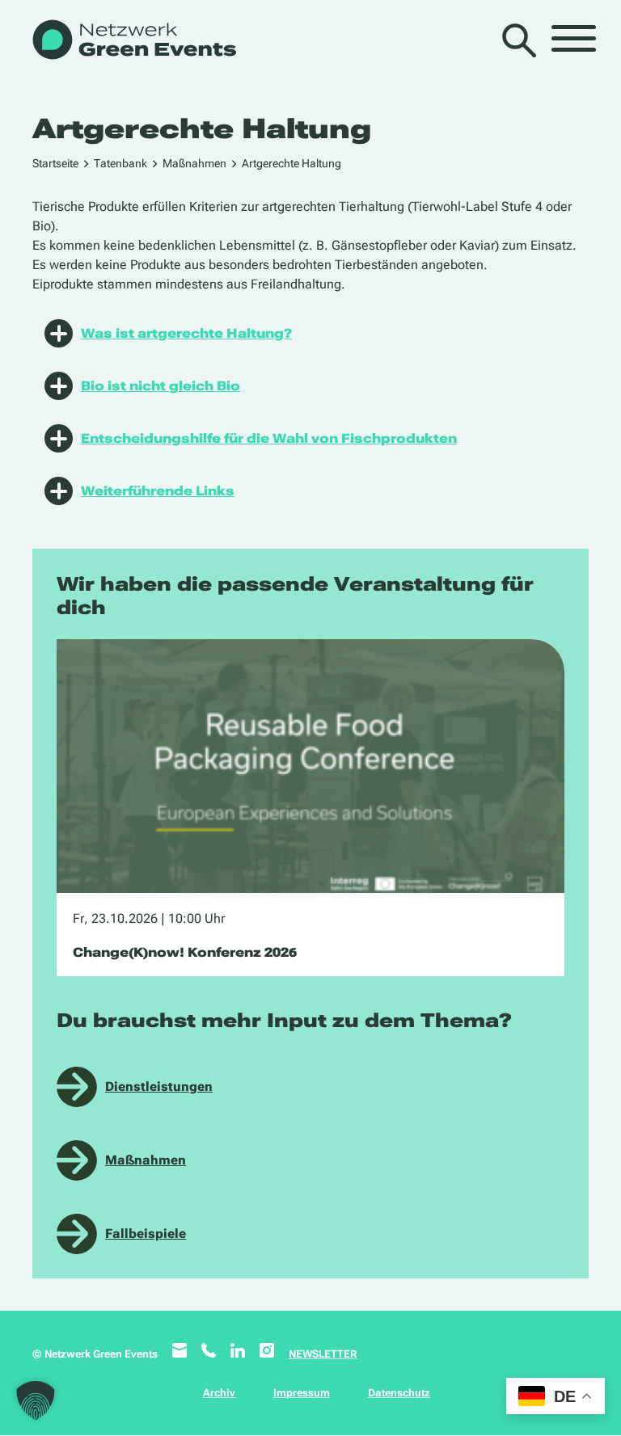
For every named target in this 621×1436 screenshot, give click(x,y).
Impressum (301, 1393)
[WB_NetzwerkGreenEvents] (133, 41)
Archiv (219, 1393)
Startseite (55, 163)
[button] (35, 1400)
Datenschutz (399, 1393)
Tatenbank (120, 163)
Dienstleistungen (159, 1086)
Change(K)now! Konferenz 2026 (185, 952)
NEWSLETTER (323, 1354)
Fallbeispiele (145, 1233)
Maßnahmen (194, 163)
